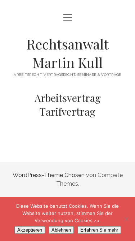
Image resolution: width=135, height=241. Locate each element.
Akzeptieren (29, 230)
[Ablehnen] (126, 219)
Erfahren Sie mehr (99, 230)
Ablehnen (61, 230)
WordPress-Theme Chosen (49, 175)
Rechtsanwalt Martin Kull (67, 53)
